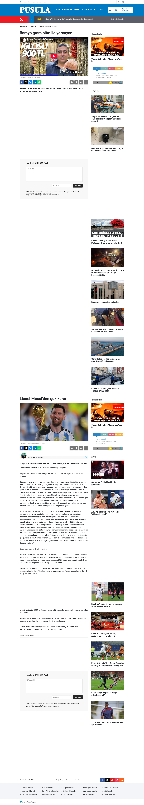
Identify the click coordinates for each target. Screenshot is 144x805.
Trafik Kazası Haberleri (29, 794)
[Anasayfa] (21, 2)
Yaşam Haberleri (109, 794)
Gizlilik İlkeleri (77, 780)
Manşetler (27, 2)
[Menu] (110, 10)
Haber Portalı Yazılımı (29, 802)
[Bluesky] (30, 82)
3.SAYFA (33, 26)
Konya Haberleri (68, 788)
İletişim (68, 780)
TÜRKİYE (100, 10)
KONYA (57, 10)
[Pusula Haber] (35, 10)
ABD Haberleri (108, 791)
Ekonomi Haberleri (48, 794)
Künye (62, 780)
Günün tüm (117, 19)
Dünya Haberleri (88, 794)
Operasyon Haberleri (90, 791)
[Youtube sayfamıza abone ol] (112, 780)
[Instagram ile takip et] (117, 780)
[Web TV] (118, 2)
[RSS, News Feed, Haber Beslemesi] (121, 780)
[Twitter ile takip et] (86, 457)
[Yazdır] (72, 82)
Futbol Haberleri (47, 788)
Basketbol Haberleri (69, 791)
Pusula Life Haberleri (111, 788)
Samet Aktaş (32, 457)
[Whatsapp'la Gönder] (39, 82)
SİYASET (77, 10)
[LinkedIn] (35, 82)
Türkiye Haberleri (27, 788)
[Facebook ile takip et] (102, 780)
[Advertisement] (54, 142)
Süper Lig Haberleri (28, 791)
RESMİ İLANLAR (88, 10)
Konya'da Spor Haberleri (50, 791)
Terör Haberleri (68, 794)
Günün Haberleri (36, 2)
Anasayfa (25, 26)
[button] (76, 82)
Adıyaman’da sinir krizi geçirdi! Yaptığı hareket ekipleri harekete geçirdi (69, 19)
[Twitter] (26, 82)
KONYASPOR (67, 10)
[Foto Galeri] (123, 2)
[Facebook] (22, 82)
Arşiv (45, 2)
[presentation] (26, 19)
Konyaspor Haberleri (90, 788)
